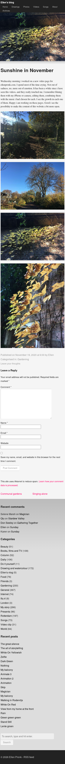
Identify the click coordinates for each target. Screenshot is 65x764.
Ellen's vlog (7, 572)
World (4, 629)
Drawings (16, 6)
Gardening (23, 359)
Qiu (2, 518)
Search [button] (7, 742)
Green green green (11, 717)
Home (5, 6)
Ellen (51, 355)
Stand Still (6, 722)
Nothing (5, 665)
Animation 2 (7, 678)
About (54, 6)
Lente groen (7, 726)
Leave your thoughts (10, 363)
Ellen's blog (7, 2)
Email (4, 432)
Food (3, 576)
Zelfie (4, 657)
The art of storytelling (12, 648)
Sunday (14, 527)
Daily (3, 559)
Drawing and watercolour (14, 568)
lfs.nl (3, 598)
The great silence (10, 644)
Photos (26, 6)
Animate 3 (6, 674)
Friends (5, 581)
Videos (36, 6)
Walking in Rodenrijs (12, 700)
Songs (45, 6)
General (5, 590)
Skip (3, 687)
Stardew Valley (16, 518)
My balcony (7, 669)
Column (5, 555)
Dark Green (7, 661)
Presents (5, 611)
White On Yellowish (11, 652)
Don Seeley (7, 522)
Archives (6, 10)
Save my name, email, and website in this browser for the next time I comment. (30, 458)
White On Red (8, 704)
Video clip (6, 624)
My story (5, 607)
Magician (24, 514)
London (5, 603)
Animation (6, 683)
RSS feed (29, 757)
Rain (3, 713)
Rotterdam (6, 615)
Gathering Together (27, 522)
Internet (5, 594)
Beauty (4, 546)
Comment (6, 386)
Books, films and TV (11, 550)
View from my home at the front (17, 709)
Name (4, 422)
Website (4, 443)
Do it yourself (8, 564)
